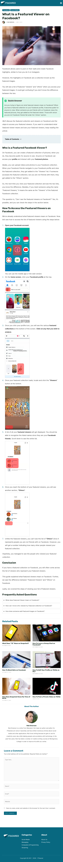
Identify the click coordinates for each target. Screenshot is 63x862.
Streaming (25, 847)
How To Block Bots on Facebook (14, 670)
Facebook (6, 10)
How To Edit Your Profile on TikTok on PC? (46, 670)
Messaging (25, 842)
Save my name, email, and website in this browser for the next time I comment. (30, 808)
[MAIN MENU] (61, 3)
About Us (44, 839)
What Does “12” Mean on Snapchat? (15, 643)
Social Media (15, 10)
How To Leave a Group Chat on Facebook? (44, 644)
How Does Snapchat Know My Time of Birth (16, 697)
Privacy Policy (45, 842)
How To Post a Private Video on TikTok (46, 697)
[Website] (31, 802)
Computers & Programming (30, 845)
